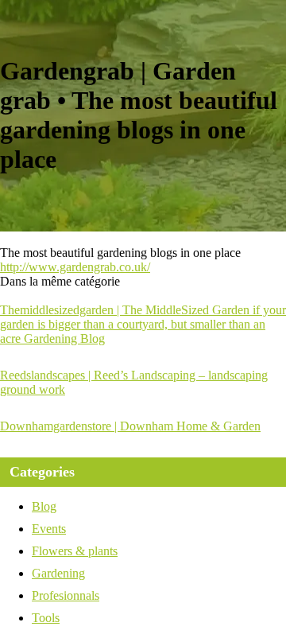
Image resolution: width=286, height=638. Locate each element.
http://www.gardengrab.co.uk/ (75, 267)
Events (49, 528)
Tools (46, 617)
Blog (44, 506)
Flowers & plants (75, 551)
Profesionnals (65, 595)
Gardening (58, 573)
